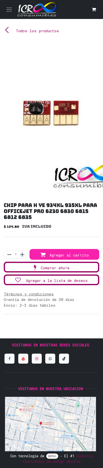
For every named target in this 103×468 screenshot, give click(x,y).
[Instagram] (37, 359)
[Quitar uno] (9, 254)
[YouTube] (23, 359)
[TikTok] (64, 359)
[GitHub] (50, 359)
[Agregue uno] (23, 254)
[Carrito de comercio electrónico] (93, 9)
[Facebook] (9, 359)
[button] (64, 254)
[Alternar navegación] (9, 9)
